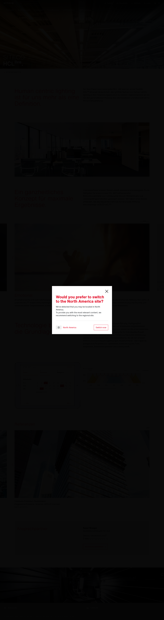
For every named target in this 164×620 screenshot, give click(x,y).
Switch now (101, 327)
